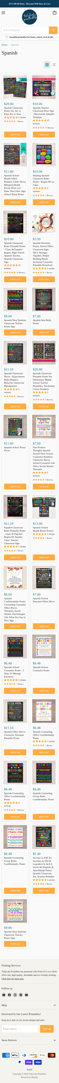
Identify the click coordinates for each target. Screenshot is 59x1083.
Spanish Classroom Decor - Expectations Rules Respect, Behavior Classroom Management (14, 379)
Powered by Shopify (29, 1077)
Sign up (47, 1028)
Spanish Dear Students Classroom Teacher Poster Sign (15, 323)
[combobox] (25, 30)
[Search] (53, 30)
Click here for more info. (13, 978)
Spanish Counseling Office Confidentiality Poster (43, 734)
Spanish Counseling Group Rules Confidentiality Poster (43, 796)
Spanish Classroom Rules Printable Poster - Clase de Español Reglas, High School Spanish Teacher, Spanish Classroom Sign (14, 252)
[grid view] (47, 64)
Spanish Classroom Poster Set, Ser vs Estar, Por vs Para (13, 111)
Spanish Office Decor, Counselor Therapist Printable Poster (15, 734)
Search (29, 1069)
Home (5, 44)
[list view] (54, 64)
